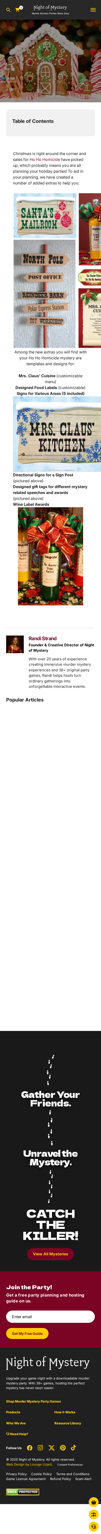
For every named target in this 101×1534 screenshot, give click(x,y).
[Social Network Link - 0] (29, 1447)
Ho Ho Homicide (45, 159)
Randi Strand (43, 638)
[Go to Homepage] (48, 1363)
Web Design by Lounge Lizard (29, 1464)
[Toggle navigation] (93, 10)
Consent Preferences (70, 1464)
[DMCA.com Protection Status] (22, 1492)
